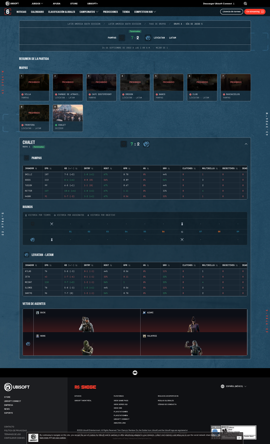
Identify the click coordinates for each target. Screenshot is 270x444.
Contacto (9, 426)
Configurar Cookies (14, 438)
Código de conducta (167, 404)
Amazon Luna (120, 423)
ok (239, 438)
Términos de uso (12, 434)
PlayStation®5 (121, 412)
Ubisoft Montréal (83, 401)
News (7, 409)
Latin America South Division (84, 24)
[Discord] (135, 373)
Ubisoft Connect (12, 401)
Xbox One (118, 408)
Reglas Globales (166, 401)
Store (7, 397)
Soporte (8, 413)
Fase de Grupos (157, 24)
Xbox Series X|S (121, 404)
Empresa (8, 405)
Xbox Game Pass (121, 401)
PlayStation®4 (121, 415)
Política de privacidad (15, 430)
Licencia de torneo (232, 11)
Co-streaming (253, 11)
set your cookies (59, 438)
